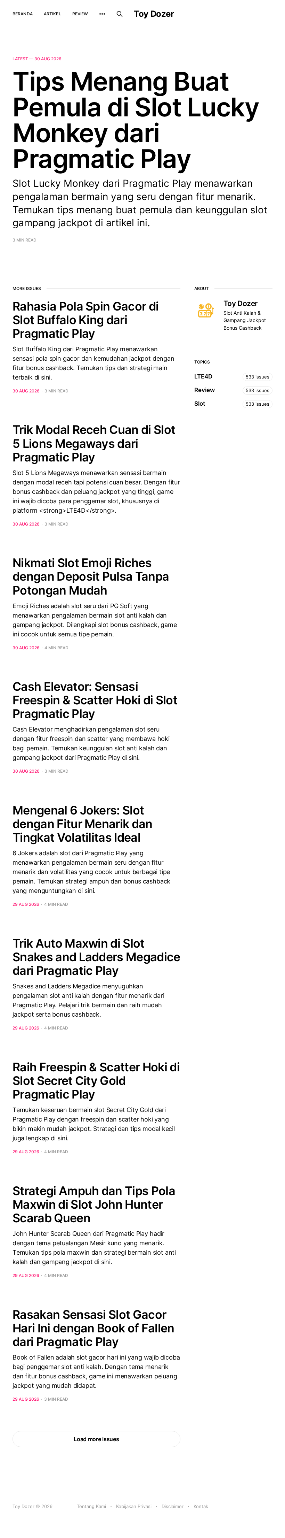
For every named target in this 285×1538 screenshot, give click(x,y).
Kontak (201, 1506)
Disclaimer (173, 1506)
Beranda (23, 13)
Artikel (52, 13)
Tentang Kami (91, 1506)
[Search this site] (119, 14)
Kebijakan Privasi (134, 1506)
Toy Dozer (154, 14)
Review (80, 13)
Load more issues (96, 1439)
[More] (102, 14)
